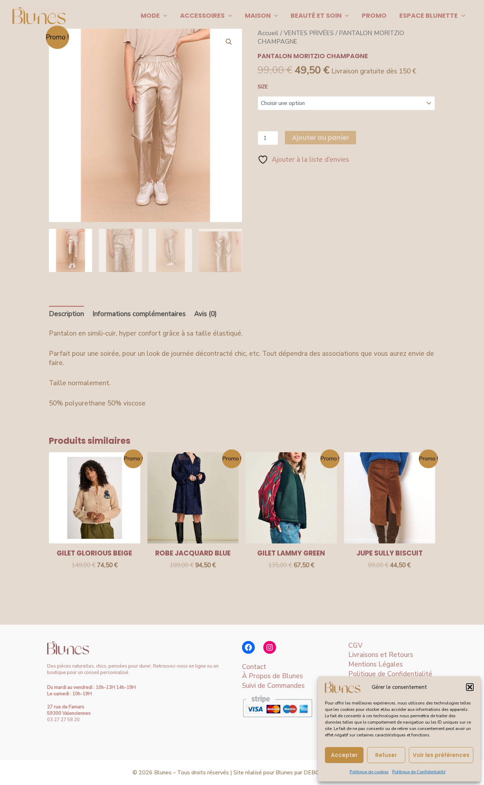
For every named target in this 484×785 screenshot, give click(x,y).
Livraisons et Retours (380, 654)
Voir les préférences (441, 755)
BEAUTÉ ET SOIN (316, 15)
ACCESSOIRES (202, 15)
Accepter (344, 755)
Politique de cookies (369, 772)
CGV (355, 645)
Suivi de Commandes (273, 685)
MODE (150, 15)
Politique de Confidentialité (418, 772)
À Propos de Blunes (272, 676)
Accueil (268, 33)
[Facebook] (248, 647)
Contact (254, 666)
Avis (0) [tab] (205, 314)
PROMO (374, 15)
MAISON (258, 15)
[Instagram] (269, 647)
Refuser (386, 755)
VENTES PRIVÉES (309, 33)
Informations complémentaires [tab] (139, 314)
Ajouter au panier (320, 137)
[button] (469, 687)
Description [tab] (66, 314)
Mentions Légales (375, 664)
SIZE (263, 86)
